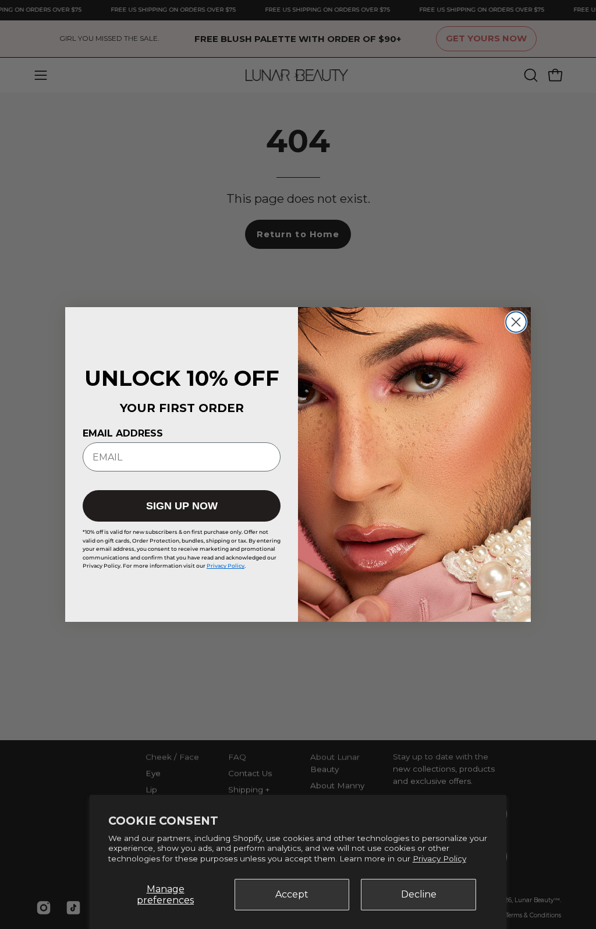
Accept (291, 894)
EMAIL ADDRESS (123, 433)
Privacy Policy (439, 858)
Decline (419, 894)
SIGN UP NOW (182, 506)
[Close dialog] (516, 322)
